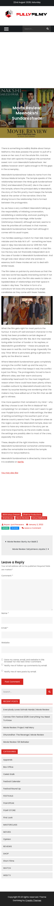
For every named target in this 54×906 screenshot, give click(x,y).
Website (5, 642)
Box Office (8, 767)
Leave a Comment (32, 528)
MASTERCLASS (10, 824)
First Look (8, 817)
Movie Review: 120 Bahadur (16, 742)
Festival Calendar (11, 781)
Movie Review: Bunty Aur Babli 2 (22, 541)
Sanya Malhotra (39, 518)
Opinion (7, 839)
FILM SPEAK (8, 803)
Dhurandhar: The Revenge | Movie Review (23, 734)
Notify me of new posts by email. (20, 671)
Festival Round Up (12, 788)
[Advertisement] (27, 60)
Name (5, 613)
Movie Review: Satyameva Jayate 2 (29, 549)
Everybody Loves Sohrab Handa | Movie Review (26, 709)
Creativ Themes (33, 900)
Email (4, 627)
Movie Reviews (22, 518)
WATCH (7, 868)
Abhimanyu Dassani (11, 514)
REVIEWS (15, 528)
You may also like (9, 472)
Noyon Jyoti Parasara (14, 524)
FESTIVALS (8, 795)
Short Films (8, 860)
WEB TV (7, 875)
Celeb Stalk (9, 774)
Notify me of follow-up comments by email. (25, 665)
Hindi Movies (8, 518)
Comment (7, 575)
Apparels (7, 759)
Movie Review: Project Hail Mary (18, 727)
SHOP (6, 853)
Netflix (21, 461)
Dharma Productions (32, 514)
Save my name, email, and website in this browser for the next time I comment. (24, 661)
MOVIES (5, 528)
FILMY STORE (9, 810)
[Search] (47, 29)
